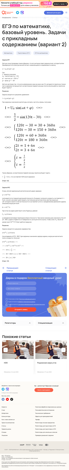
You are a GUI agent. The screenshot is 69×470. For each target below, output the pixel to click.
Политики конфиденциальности (27, 299)
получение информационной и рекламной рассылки (31, 304)
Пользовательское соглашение (44, 410)
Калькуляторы (6, 416)
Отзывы (4, 432)
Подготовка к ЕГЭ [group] (23, 53)
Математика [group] (8, 53)
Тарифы (37, 419)
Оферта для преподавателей (44, 416)
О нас (3, 410)
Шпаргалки (5, 413)
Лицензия (5, 435)
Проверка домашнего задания (44, 435)
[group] (18, 357)
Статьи (4, 426)
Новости (4, 407)
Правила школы (6, 429)
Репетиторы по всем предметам (45, 423)
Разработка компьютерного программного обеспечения (23, 458)
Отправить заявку (21, 309)
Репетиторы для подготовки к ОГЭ (45, 429)
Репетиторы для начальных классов (46, 432)
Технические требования (42, 413)
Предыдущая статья (12, 268)
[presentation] (10, 69)
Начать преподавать (43, 390)
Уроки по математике (8, 423)
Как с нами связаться (8, 419)
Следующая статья (51, 268)
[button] (63, 350)
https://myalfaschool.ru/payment (40, 463)
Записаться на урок (54, 13)
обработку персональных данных (26, 301)
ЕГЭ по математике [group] (41, 53)
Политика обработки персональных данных (48, 407)
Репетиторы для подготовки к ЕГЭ (45, 426)
